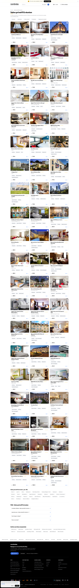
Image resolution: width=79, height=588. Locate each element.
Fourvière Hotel (34, 405)
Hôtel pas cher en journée (46, 529)
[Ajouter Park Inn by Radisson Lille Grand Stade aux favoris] (28, 68)
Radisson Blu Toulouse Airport (37, 476)
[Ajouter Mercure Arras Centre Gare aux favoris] (28, 137)
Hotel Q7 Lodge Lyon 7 (55, 148)
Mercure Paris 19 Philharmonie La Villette (57, 58)
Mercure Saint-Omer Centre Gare (17, 266)
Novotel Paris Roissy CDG (36, 288)
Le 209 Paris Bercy (35, 57)
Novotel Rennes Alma (35, 172)
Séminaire (19, 19)
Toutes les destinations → (27, 571)
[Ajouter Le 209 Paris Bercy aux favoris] (47, 46)
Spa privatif (59, 539)
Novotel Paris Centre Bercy (17, 476)
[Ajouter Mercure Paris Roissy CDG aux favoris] (47, 208)
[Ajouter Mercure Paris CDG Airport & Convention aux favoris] (67, 277)
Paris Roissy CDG (36, 491)
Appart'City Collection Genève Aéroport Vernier (17, 359)
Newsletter (60, 569)
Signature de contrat (42, 19)
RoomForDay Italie (14, 572)
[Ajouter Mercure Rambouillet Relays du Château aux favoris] (47, 322)
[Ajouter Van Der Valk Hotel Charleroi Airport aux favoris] (47, 254)
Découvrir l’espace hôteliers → (33, 553)
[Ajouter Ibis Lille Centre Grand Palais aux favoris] (47, 68)
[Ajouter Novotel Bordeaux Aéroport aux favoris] (67, 91)
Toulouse (55, 491)
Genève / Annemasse (60, 494)
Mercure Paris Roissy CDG (36, 219)
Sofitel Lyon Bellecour (16, 34)
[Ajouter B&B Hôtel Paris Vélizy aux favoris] (67, 113)
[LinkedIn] (63, 580)
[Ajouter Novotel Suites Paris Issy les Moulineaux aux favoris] (47, 417)
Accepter (17, 585)
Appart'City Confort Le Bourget (37, 103)
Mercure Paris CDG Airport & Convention (57, 289)
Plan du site (67, 584)
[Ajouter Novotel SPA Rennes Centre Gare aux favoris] (67, 208)
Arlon (12, 498)
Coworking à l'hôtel (30, 531)
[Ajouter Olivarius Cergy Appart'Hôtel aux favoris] (47, 113)
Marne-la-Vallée (26, 498)
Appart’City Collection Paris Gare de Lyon (17, 289)
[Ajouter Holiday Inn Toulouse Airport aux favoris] (28, 208)
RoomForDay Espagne (14, 570)
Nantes (61, 491)
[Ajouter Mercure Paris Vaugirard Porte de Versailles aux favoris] (67, 370)
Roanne (25, 496)
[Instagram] (65, 580)
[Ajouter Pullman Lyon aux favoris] (67, 417)
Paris (12, 491)
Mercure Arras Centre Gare (17, 148)
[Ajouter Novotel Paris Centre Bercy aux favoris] (28, 464)
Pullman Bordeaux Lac (55, 358)
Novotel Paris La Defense (56, 195)
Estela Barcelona (34, 195)
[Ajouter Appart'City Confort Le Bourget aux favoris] (47, 91)
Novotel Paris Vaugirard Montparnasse (36, 452)
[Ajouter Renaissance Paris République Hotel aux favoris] (47, 23)
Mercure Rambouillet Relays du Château (37, 334)
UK (20, 580)
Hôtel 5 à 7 (13, 531)
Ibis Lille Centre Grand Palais (37, 80)
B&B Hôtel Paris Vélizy (55, 125)
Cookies (62, 584)
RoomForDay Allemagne (15, 568)
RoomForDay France (14, 562)
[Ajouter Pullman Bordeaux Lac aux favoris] (67, 346)
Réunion (13, 19)
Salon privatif (26, 19)
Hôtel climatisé (60, 531)
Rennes (13, 494)
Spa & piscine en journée (39, 567)
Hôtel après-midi (37, 529)
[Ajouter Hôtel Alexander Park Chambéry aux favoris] (28, 46)
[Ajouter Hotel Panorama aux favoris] (47, 137)
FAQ (59, 565)
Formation (33, 19)
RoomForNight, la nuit (38, 569)
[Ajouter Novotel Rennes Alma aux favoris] (47, 160)
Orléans (46, 494)
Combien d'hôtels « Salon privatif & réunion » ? (31, 508)
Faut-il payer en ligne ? (31, 516)
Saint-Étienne (38, 496)
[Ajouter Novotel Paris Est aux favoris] (28, 230)
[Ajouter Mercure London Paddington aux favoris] (67, 254)
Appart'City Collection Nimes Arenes (17, 103)
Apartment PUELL (15, 381)
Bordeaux (28, 491)
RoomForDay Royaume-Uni (15, 566)
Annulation (51, 584)
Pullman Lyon (53, 429)
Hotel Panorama (34, 148)
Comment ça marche (62, 567)
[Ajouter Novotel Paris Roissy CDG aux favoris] (47, 277)
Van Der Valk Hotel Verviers (37, 358)
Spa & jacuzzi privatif (21, 531)
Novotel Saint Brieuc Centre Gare (17, 430)
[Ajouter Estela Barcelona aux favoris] (47, 183)
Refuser (12, 585)
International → (13, 574)
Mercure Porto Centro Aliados (37, 242)
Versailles (52, 494)
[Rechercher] (48, 4)
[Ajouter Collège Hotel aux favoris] (28, 160)
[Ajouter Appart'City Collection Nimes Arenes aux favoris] (28, 91)
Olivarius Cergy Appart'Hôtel (37, 125)
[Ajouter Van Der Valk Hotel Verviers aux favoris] (47, 346)
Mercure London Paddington (57, 265)
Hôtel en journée (5, 539)
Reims (13, 496)
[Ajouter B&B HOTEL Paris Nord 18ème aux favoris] (47, 370)
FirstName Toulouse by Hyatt (57, 405)
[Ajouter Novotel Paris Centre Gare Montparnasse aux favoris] (67, 440)
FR (12, 580)
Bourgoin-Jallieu (35, 498)
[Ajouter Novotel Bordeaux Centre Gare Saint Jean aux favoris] (28, 113)
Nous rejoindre (15, 553)
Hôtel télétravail (53, 531)
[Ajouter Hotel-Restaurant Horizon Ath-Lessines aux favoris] (28, 183)
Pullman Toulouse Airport (16, 451)
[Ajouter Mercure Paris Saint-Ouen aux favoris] (67, 322)
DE (24, 580)
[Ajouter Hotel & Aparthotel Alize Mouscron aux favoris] (67, 160)
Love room (53, 539)
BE (16, 580)
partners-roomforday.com (30, 584)
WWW (36, 580)
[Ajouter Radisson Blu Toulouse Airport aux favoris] (47, 464)
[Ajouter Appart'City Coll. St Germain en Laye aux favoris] (67, 299)
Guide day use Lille (37, 562)
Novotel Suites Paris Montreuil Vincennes (57, 243)
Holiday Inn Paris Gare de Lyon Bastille (57, 477)
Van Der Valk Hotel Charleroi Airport (37, 266)
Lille (23, 491)
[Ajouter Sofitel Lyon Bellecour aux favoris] (28, 23)
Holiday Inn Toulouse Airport (17, 219)
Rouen (31, 496)
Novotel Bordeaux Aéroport (57, 103)
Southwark (55, 496)
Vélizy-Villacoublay (47, 496)
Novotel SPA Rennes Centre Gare (56, 220)
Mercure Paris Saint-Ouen (56, 334)
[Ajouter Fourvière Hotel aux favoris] (47, 393)
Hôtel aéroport (38, 531)
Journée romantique (38, 565)
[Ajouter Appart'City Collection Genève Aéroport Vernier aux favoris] (28, 346)
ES (28, 580)
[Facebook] (68, 580)
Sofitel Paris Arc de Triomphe (57, 34)
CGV (47, 584)
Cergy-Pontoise (32, 494)
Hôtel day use (13, 529)
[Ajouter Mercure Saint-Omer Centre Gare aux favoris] (28, 254)
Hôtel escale (45, 531)
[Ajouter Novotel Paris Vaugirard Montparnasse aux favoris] (47, 440)
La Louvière (62, 496)
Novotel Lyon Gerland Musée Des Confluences (17, 405)
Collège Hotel (14, 172)
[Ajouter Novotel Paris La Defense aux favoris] (67, 183)
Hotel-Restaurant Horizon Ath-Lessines (18, 196)
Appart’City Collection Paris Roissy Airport (17, 312)
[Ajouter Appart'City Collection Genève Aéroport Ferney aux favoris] (47, 299)
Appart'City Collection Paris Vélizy (56, 81)
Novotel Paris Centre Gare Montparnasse (56, 452)
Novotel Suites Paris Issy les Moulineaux (37, 430)
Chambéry (18, 498)
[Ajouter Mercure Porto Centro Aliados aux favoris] (47, 230)
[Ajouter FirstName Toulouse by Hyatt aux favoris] (67, 393)
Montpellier (24, 494)
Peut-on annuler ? (31, 520)
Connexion (23, 553)
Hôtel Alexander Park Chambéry (16, 58)
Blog (47, 565)
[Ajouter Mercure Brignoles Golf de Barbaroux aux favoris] (28, 322)
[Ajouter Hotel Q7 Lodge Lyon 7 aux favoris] (67, 137)
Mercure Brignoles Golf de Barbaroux (17, 334)
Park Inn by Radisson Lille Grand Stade (18, 81)
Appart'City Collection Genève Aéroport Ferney (37, 312)
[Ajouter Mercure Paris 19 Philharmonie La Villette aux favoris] (67, 46)
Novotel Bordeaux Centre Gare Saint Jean (18, 126)
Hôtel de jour (20, 529)
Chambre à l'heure (28, 529)
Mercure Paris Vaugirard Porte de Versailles (57, 382)
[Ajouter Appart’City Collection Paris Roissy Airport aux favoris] (28, 299)
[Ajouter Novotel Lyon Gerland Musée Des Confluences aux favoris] (28, 393)
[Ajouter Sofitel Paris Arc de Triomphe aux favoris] (67, 23)
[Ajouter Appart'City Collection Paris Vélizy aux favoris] (67, 68)
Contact (59, 562)
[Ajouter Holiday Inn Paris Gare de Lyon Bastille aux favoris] (67, 464)
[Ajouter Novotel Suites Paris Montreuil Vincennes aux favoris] (67, 230)
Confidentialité (55, 584)
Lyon (18, 491)
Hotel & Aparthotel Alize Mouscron (56, 173)
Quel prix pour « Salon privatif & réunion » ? (31, 512)
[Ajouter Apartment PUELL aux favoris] (28, 370)
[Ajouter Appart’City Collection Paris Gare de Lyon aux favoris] (28, 277)
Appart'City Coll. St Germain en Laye (57, 312)
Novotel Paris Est (15, 242)
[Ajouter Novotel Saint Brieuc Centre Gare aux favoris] (28, 417)
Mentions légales (43, 584)
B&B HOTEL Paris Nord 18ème (37, 381)
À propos (48, 562)
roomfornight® (20, 584)
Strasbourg (19, 496)
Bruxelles (40, 494)
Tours (18, 494)
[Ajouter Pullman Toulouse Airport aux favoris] (28, 440)
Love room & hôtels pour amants (59, 529)
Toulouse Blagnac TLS (46, 491)
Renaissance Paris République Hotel (37, 35)
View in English (47, 1)
